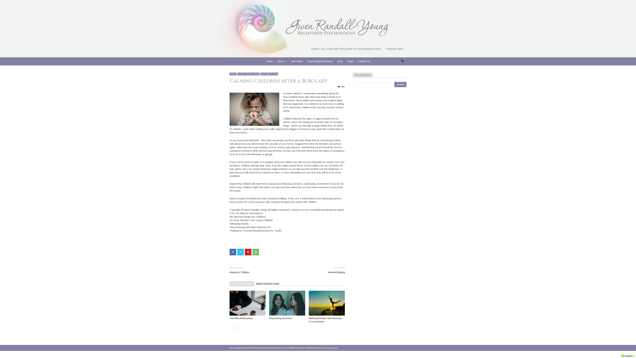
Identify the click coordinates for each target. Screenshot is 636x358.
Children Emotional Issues (248, 74)
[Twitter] (240, 252)
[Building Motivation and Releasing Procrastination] (327, 303)
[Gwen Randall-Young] (318, 28)
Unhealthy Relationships (241, 318)
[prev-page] (232, 328)
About (280, 61)
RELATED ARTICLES (242, 284)
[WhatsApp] (255, 252)
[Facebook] (233, 252)
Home (269, 61)
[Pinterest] (248, 252)
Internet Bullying (336, 272)
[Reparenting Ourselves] (287, 303)
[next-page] (237, 328)
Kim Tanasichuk (330, 347)
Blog (340, 61)
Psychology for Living (269, 74)
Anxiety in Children (239, 272)
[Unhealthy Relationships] (248, 303)
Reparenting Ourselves (280, 318)
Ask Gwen (296, 61)
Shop (350, 61)
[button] (402, 61)
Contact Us (364, 61)
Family (233, 74)
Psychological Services (320, 61)
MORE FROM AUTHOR (267, 284)
